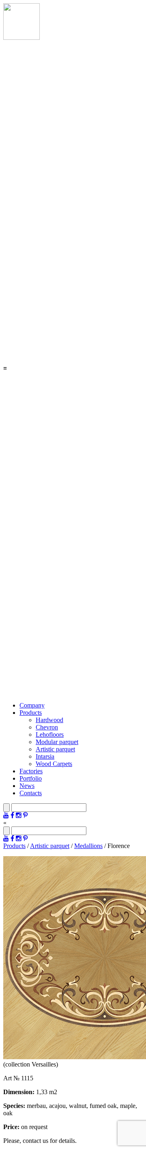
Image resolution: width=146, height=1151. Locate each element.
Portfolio (30, 778)
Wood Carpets (54, 763)
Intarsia (45, 756)
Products (30, 712)
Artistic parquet (55, 749)
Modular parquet (57, 741)
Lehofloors (50, 734)
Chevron (47, 727)
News (26, 785)
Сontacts (30, 793)
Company (32, 705)
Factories (31, 771)
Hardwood (49, 719)
